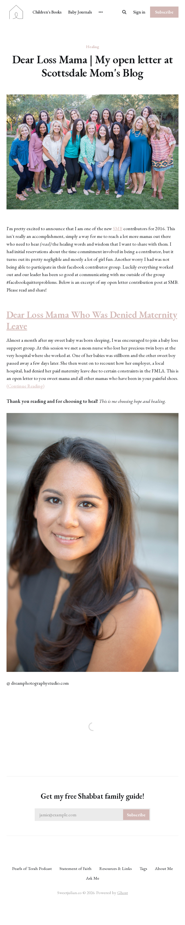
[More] (100, 12)
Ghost (122, 892)
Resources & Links (115, 868)
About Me (164, 868)
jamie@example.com (92, 815)
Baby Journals (80, 12)
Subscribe (164, 12)
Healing (92, 46)
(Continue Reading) (25, 386)
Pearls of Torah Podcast (32, 868)
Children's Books (47, 12)
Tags (143, 868)
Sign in (139, 12)
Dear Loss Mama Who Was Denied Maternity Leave (92, 320)
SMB (117, 228)
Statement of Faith (75, 868)
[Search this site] (124, 12)
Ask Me (92, 878)
